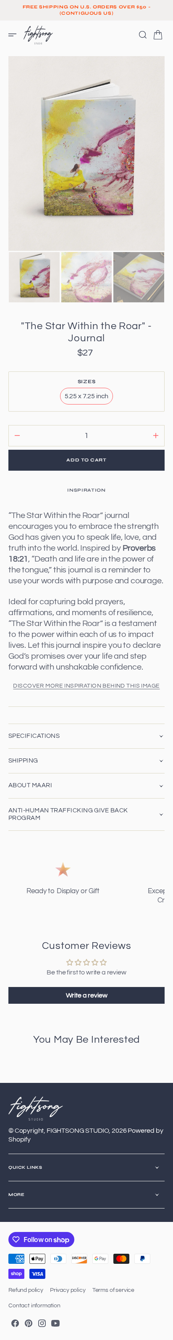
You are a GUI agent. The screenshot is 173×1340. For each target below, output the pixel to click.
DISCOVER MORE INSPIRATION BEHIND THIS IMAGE (86, 686)
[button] (15, 34)
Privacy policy (68, 1290)
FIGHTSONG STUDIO (78, 1130)
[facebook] (15, 1323)
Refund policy (25, 1290)
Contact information (34, 1305)
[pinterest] (28, 1323)
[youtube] (55, 1323)
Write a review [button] (86, 995)
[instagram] (42, 1323)
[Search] (142, 34)
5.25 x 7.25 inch (89, 399)
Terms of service (113, 1290)
